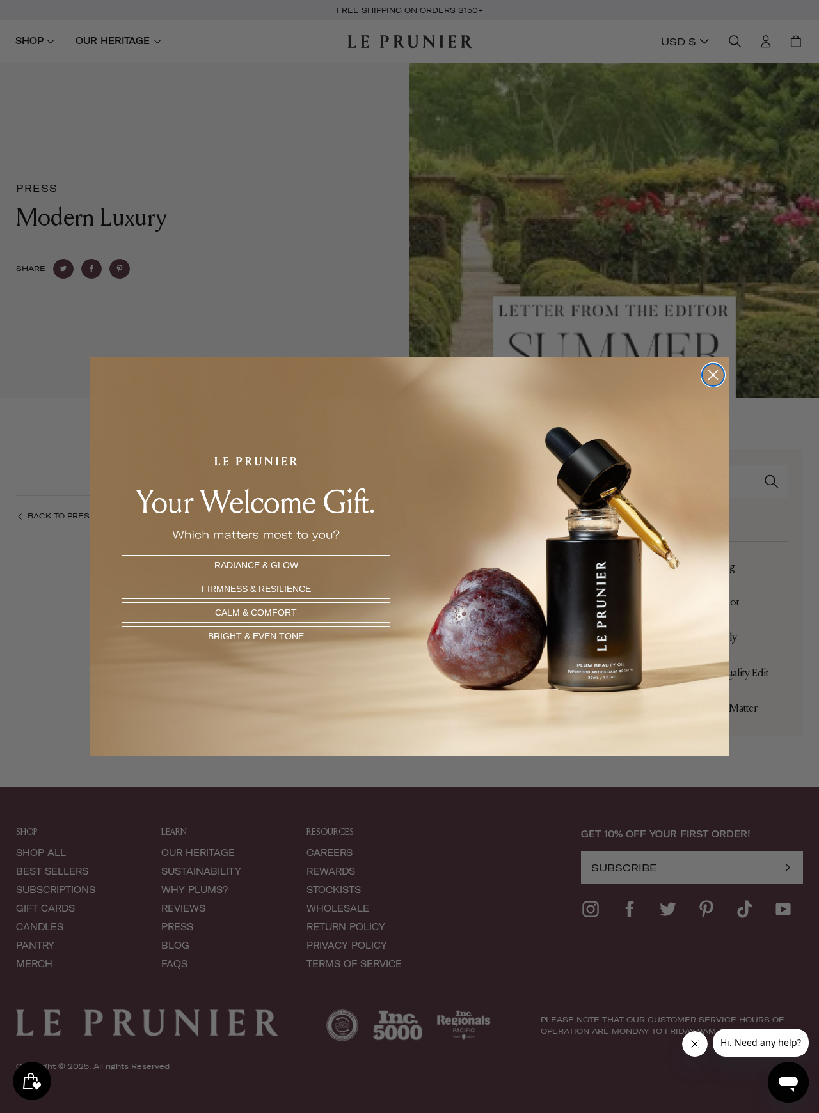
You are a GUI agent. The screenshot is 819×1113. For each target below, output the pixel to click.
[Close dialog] (713, 375)
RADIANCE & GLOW (256, 565)
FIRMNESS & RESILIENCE (256, 589)
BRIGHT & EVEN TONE (256, 636)
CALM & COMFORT (256, 612)
